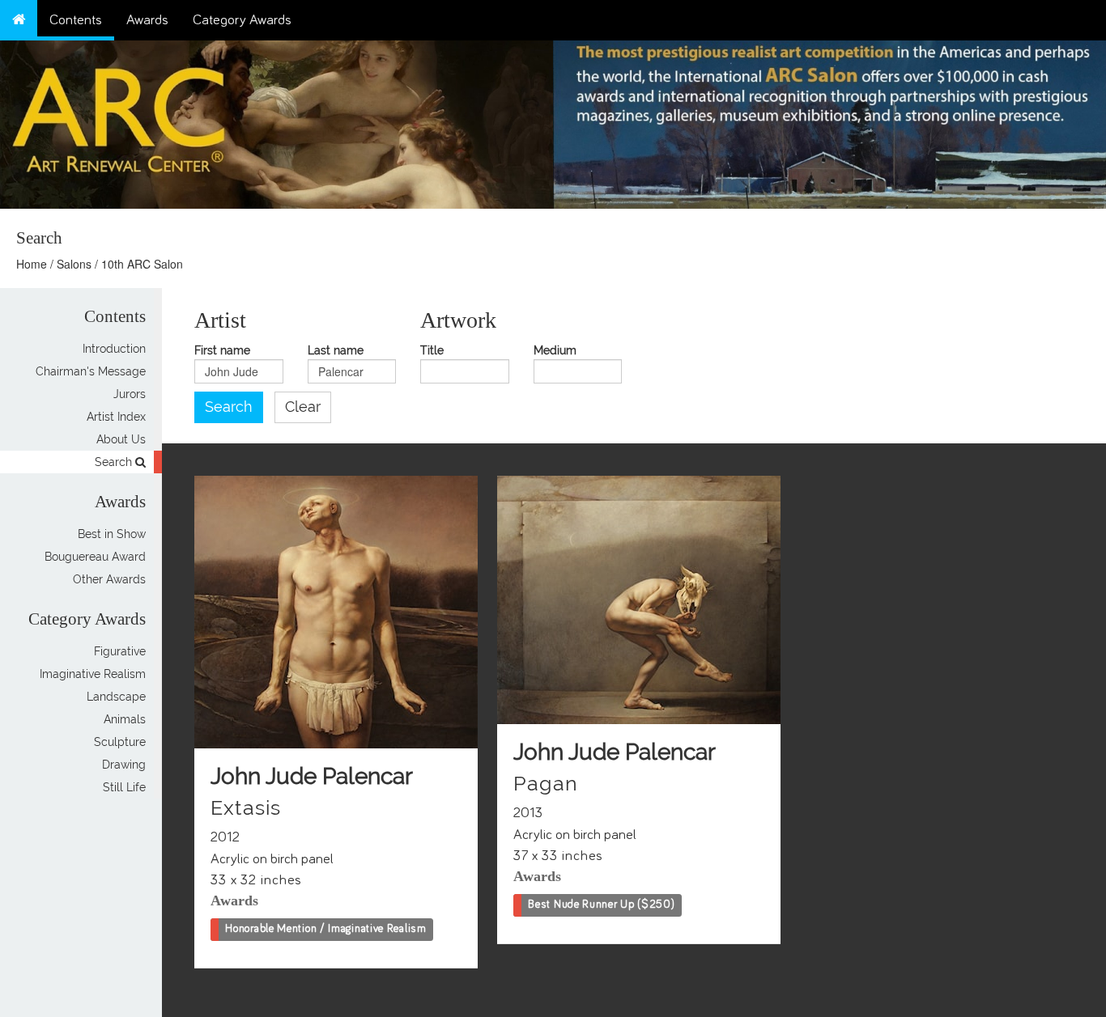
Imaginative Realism (93, 673)
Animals (125, 719)
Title (432, 350)
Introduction (114, 348)
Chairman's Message (91, 371)
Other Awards (109, 579)
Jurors (129, 394)
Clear (303, 407)
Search (115, 462)
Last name (336, 350)
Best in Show (112, 534)
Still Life (124, 787)
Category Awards (242, 20)
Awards (147, 20)
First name (222, 350)
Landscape (116, 696)
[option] (829, 120)
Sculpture (120, 741)
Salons (74, 264)
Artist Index (116, 416)
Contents (75, 20)
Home (31, 264)
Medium (555, 350)
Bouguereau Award (95, 556)
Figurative (120, 651)
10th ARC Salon (142, 264)
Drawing (124, 764)
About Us (121, 439)
